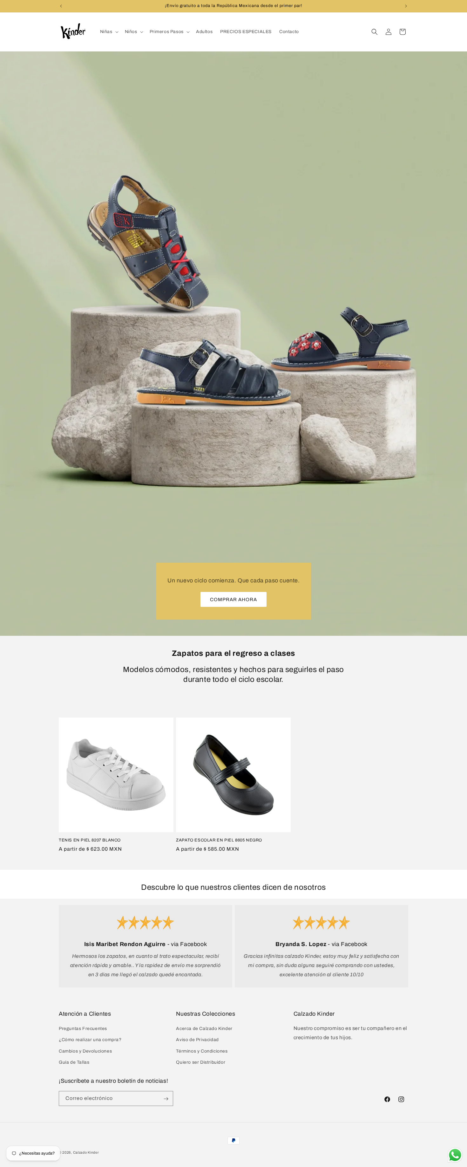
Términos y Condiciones (201, 1051)
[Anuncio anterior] (61, 6)
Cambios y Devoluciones (85, 1051)
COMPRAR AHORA (233, 599)
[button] (108, 31)
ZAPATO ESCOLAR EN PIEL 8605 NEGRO (219, 840)
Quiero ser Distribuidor (200, 1062)
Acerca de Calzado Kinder (204, 1028)
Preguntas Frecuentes (83, 1028)
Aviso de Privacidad (197, 1040)
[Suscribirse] (166, 1098)
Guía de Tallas (74, 1062)
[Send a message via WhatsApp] (455, 1155)
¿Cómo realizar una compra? (90, 1040)
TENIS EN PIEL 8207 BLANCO (90, 840)
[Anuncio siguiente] (406, 6)
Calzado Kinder (86, 1152)
